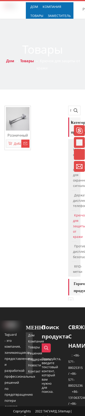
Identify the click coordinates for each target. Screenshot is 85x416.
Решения (35, 353)
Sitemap (64, 411)
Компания (36, 341)
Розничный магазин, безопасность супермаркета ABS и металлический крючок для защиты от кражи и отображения (17, 135)
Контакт (34, 371)
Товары (34, 347)
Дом (31, 335)
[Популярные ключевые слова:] (75, 110)
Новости (34, 365)
